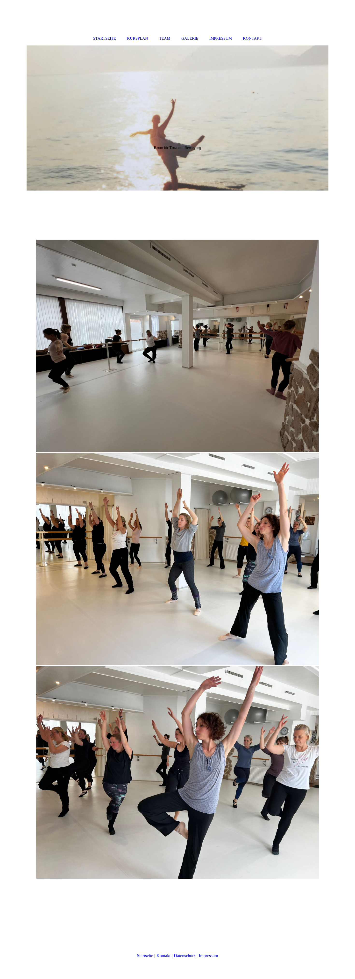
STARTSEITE (104, 38)
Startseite (145, 955)
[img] (177, 118)
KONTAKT (252, 38)
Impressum (208, 955)
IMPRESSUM (220, 38)
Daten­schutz (184, 955)
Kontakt (163, 955)
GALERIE (189, 38)
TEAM (164, 38)
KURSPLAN (137, 38)
